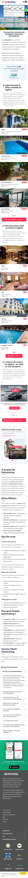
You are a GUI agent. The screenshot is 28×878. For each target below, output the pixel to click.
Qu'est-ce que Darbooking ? (12, 671)
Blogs (4, 817)
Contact (4, 821)
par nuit (4, 133)
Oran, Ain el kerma (6, 182)
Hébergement (6, 830)
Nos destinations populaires (9, 839)
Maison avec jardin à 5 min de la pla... (10, 184)
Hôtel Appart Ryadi (6, 294)
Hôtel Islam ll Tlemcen (6, 321)
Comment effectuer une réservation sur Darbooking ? (12, 698)
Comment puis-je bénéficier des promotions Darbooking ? (13, 725)
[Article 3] (14, 460)
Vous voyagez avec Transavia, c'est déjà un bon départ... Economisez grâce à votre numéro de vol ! (14, 405)
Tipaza (3, 129)
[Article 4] (15, 460)
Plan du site (5, 819)
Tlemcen (3, 319)
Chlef (2, 266)
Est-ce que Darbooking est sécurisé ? (11, 710)
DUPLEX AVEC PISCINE (7, 211)
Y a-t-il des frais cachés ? (11, 721)
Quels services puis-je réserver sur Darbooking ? (12, 692)
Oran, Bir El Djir (5, 209)
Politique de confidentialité (9, 814)
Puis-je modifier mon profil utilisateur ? (11, 731)
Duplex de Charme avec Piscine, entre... (11, 131)
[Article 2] (12, 460)
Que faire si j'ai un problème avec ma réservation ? (12, 716)
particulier (24, 129)
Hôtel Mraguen (5, 347)
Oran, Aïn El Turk (5, 156)
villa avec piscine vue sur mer (8, 158)
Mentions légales (6, 812)
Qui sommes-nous (7, 810)
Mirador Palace (5, 268)
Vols (4, 836)
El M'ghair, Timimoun (7, 345)
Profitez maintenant (14, 409)
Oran (2, 292)
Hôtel (25, 265)
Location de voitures (8, 833)
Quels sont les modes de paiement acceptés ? (10, 704)
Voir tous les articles (7, 435)
